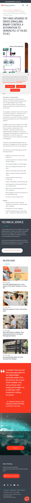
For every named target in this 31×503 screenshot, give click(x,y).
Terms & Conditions (21, 490)
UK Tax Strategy (16, 492)
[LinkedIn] (18, 485)
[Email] (4, 485)
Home (4, 10)
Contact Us (15, 448)
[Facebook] (10, 485)
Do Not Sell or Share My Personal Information (12, 494)
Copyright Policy (13, 490)
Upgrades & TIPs (17, 10)
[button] (27, 499)
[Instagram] (7, 485)
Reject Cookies (10, 86)
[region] (15, 83)
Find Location (15, 442)
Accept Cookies (21, 86)
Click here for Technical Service (12, 250)
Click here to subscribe (12, 476)
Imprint (11, 492)
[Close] (28, 74)
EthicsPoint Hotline (8, 495)
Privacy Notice (6, 490)
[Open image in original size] (8, 5)
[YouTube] (14, 485)
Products (9, 10)
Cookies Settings (15, 90)
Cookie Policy (6, 492)
